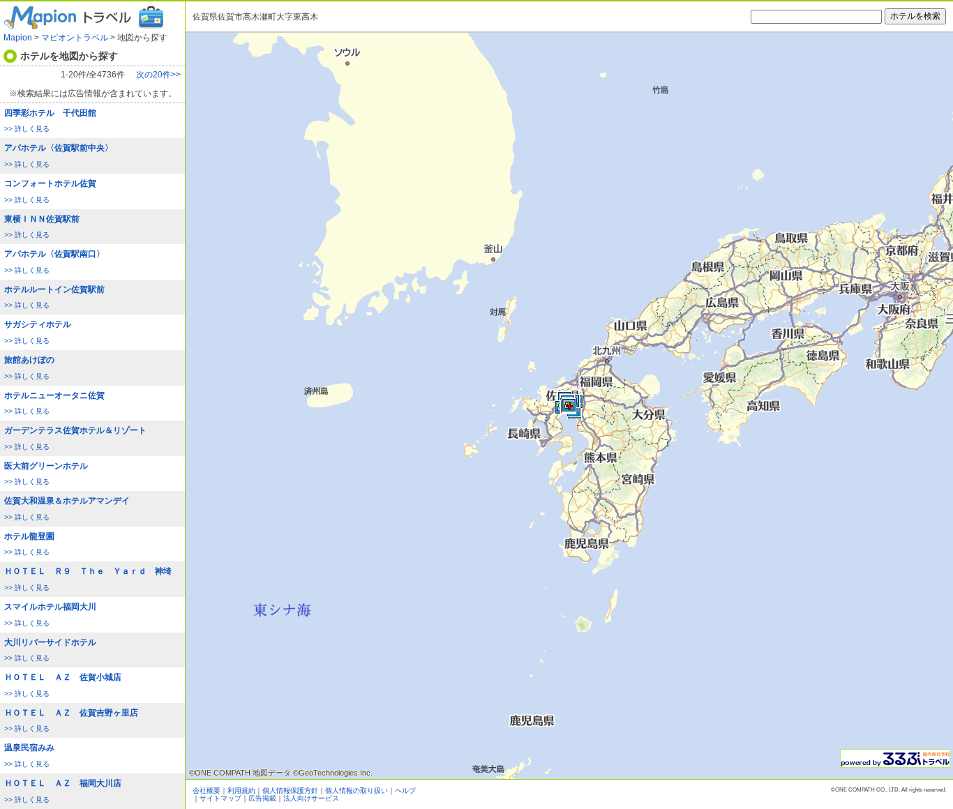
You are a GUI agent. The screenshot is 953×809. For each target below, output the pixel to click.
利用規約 (241, 790)
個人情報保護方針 (290, 790)
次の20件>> (158, 75)
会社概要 (206, 790)
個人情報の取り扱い (356, 790)
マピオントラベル (74, 38)
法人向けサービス (311, 798)
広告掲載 (262, 798)
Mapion (17, 38)
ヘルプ (405, 790)
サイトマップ (220, 798)
